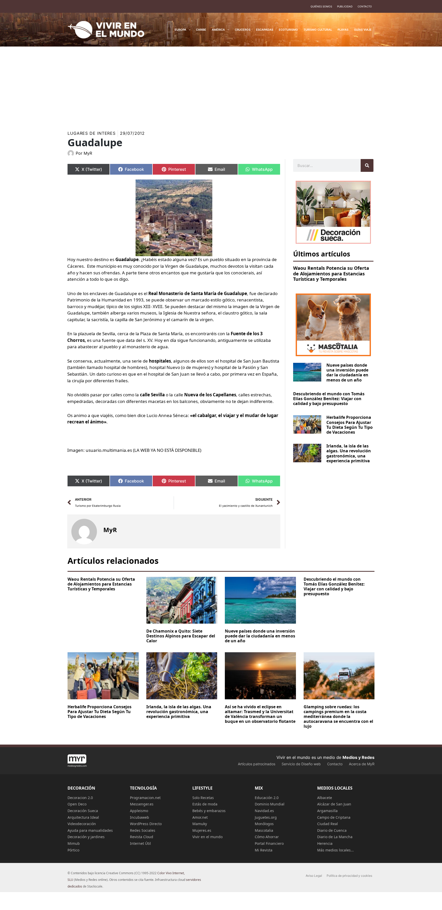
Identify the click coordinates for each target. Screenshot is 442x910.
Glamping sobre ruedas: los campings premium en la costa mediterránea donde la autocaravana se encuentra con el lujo (338, 716)
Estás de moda (204, 804)
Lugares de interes (92, 133)
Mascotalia (264, 830)
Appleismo (139, 810)
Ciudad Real (327, 823)
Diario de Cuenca (332, 830)
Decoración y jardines (86, 836)
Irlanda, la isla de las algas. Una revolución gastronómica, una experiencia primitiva (348, 453)
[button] (188, 29)
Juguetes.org (266, 817)
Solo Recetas (203, 797)
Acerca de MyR (361, 764)
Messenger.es (141, 804)
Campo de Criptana (333, 817)
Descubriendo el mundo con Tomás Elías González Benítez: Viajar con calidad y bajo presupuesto (328, 398)
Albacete (324, 797)
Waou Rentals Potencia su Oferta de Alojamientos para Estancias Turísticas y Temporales (331, 273)
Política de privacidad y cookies (349, 876)
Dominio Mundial (269, 804)
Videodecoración (82, 823)
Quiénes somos (321, 6)
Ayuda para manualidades (90, 830)
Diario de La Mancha (334, 836)
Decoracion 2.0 (80, 797)
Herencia (325, 843)
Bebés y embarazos (209, 810)
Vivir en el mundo (207, 836)
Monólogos (264, 823)
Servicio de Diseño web (301, 764)
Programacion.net (145, 797)
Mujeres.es (201, 830)
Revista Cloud (141, 836)
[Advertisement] (221, 85)
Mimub (74, 843)
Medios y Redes (358, 757)
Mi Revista (263, 850)
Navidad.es (264, 810)
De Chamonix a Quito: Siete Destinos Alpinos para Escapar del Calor (180, 636)
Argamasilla (327, 810)
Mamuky (199, 823)
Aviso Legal (314, 876)
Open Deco (77, 804)
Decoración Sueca (83, 810)
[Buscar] (367, 165)
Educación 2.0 (267, 797)
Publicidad (344, 6)
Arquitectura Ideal (83, 817)
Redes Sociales (142, 830)
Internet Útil (140, 843)
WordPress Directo (146, 823)
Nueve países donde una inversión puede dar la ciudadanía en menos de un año (347, 372)
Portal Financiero (269, 843)
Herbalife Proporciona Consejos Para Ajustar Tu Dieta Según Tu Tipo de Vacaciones (349, 424)
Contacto (365, 6)
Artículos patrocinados (256, 764)
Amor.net (200, 817)
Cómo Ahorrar (267, 836)
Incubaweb (139, 817)
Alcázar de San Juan (334, 804)
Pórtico (73, 850)
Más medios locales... (335, 850)
